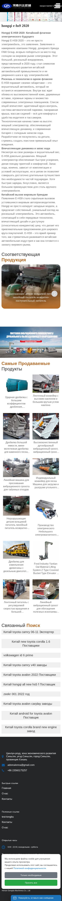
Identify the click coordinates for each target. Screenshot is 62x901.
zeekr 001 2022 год (16, 694)
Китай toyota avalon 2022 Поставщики (29, 674)
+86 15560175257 (17, 770)
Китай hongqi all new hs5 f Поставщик (29, 684)
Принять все (31, 883)
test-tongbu (8, 816)
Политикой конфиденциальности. (29, 868)
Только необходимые (31, 875)
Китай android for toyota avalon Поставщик (31, 715)
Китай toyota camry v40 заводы (25, 665)
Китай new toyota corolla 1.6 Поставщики (31, 643)
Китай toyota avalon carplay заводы (27, 703)
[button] (54, 294)
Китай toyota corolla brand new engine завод (31, 729)
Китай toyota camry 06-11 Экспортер (28, 632)
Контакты (7, 822)
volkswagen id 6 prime (18, 655)
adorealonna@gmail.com (21, 765)
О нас (5, 827)
